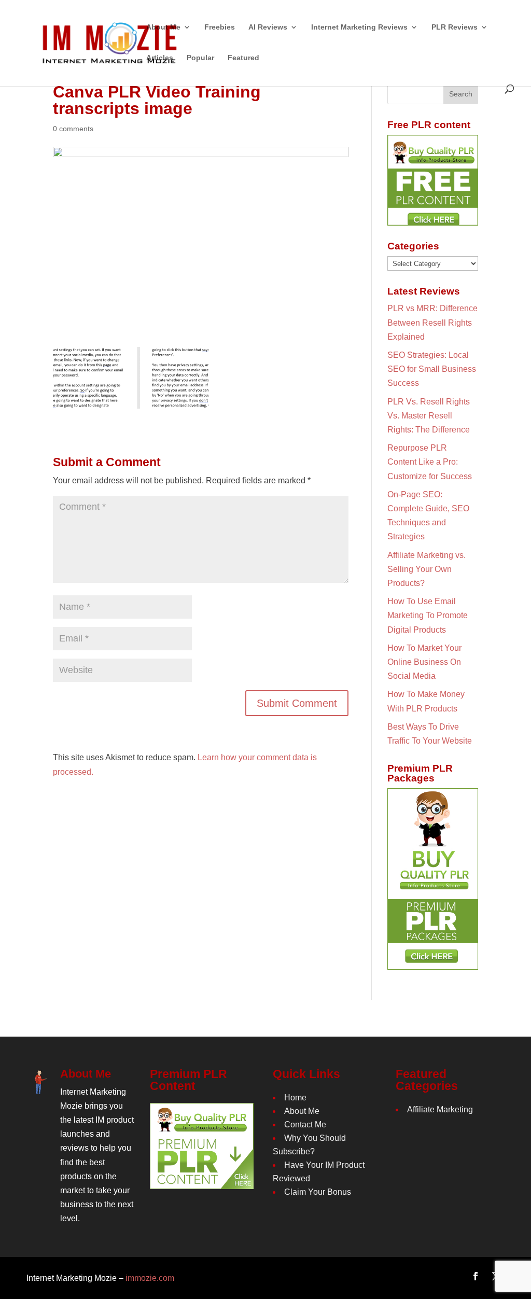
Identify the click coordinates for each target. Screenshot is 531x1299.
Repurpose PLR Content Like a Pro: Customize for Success (429, 461)
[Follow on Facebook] (475, 1276)
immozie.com (149, 1278)
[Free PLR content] (432, 180)
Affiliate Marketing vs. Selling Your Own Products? (426, 569)
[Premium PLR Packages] (432, 879)
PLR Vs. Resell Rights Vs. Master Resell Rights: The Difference (428, 415)
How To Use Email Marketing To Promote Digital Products (427, 615)
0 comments (73, 128)
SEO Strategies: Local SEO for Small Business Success (431, 369)
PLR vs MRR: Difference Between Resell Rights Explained (432, 322)
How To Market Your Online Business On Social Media (424, 662)
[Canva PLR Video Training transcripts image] (130, 401)
